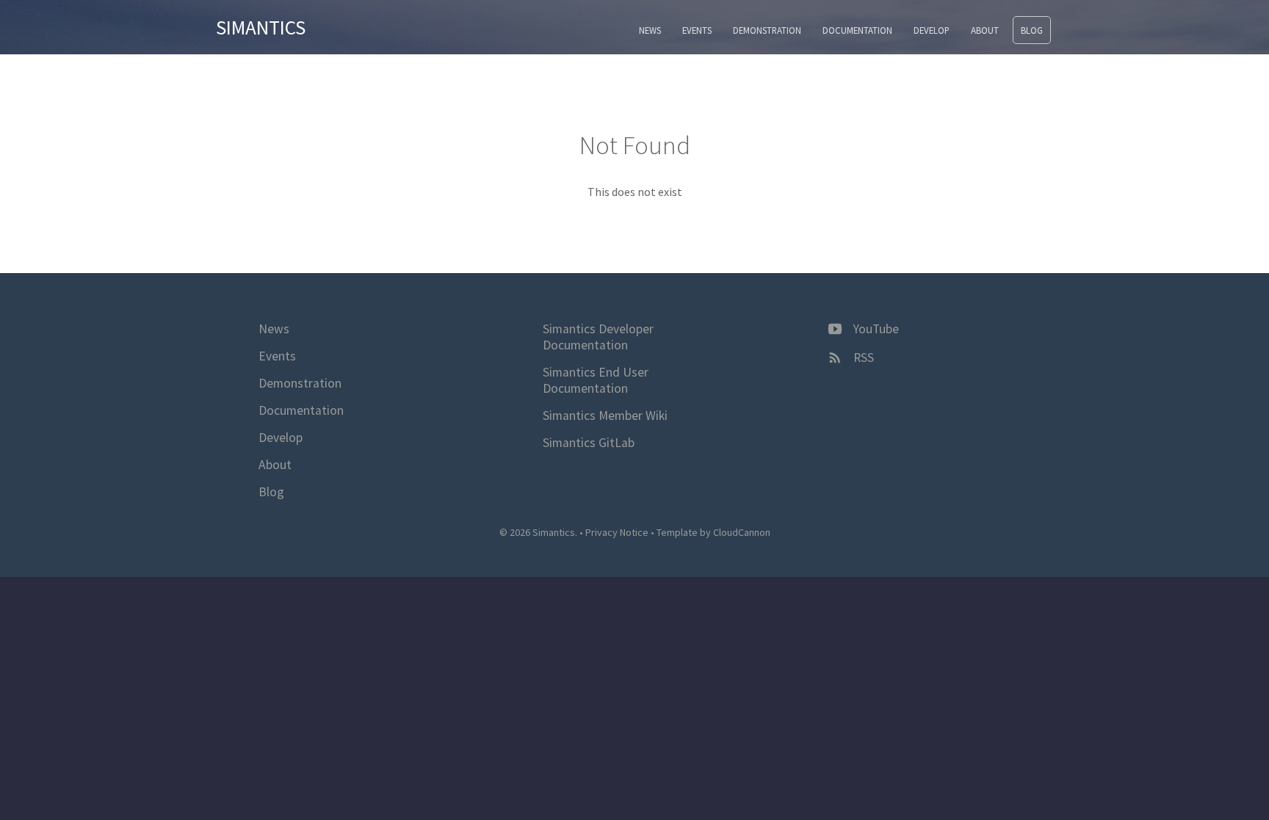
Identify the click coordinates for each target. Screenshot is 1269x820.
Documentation (857, 30)
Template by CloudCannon (713, 532)
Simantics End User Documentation (595, 380)
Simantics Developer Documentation (598, 337)
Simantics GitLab (588, 443)
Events (697, 30)
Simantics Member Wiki (605, 415)
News (650, 30)
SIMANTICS (261, 27)
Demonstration (767, 30)
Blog (1032, 30)
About (985, 30)
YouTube (874, 329)
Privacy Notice (616, 532)
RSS (862, 357)
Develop (932, 30)
